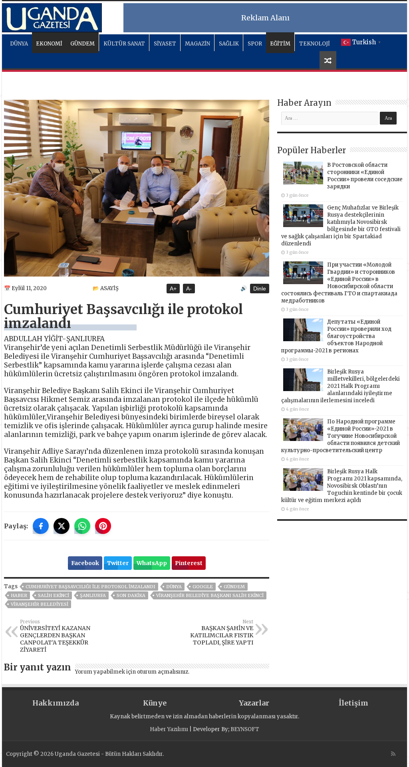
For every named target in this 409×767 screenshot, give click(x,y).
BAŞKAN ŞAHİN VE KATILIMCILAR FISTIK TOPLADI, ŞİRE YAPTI (221, 632)
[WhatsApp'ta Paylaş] (82, 526)
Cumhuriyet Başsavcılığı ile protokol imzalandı (90, 586)
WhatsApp (152, 563)
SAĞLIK (229, 43)
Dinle (259, 288)
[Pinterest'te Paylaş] (103, 526)
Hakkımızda (55, 703)
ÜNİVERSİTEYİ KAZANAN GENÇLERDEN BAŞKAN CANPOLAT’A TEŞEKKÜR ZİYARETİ (55, 636)
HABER (19, 595)
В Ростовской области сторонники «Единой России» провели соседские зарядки (365, 176)
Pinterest (189, 563)
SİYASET (165, 43)
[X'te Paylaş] (61, 526)
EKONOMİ (49, 43)
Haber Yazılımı (169, 729)
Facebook (85, 563)
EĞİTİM (280, 43)
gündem (234, 586)
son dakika (131, 595)
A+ (173, 288)
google (203, 586)
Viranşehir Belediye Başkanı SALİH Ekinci (210, 595)
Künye (155, 703)
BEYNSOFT (244, 729)
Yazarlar (254, 703)
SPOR (255, 43)
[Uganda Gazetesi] (52, 16)
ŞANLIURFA (93, 595)
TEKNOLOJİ (314, 43)
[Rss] (393, 754)
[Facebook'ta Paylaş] (41, 526)
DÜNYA (19, 43)
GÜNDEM (82, 43)
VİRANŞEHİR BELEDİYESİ (39, 604)
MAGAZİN (197, 43)
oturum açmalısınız (162, 671)
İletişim (353, 703)
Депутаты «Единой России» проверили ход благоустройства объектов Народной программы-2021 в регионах (336, 336)
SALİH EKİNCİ (53, 595)
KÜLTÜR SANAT (124, 43)
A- (189, 288)
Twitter (118, 563)
